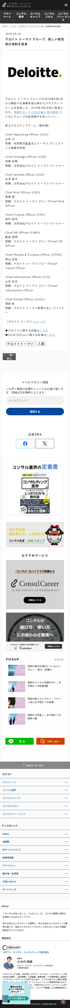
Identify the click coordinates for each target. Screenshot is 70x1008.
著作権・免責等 (10, 873)
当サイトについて (11, 849)
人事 (41, 344)
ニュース (12, 26)
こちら (44, 330)
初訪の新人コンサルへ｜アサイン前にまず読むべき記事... (44, 700)
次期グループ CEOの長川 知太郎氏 (36, 112)
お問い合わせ (9, 881)
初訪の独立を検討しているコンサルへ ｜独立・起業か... (44, 667)
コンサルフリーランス (63, 17)
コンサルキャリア (35, 15)
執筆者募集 (8, 857)
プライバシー (9, 865)
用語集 (5, 841)
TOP (4, 26)
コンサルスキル (49, 15)
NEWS (5, 833)
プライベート (7, 15)
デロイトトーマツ (20, 344)
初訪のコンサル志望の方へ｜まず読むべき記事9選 (44, 684)
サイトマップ (9, 889)
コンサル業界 (21, 15)
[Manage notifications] (63, 1001)
